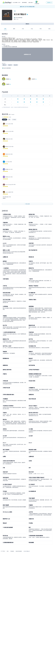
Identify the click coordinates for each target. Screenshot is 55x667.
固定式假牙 (31, 472)
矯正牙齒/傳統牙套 (33, 250)
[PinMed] (7, 2)
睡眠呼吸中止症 (6, 518)
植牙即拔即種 (32, 365)
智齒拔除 (5, 351)
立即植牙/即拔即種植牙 (34, 369)
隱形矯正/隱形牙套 (33, 229)
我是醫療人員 (49, 2)
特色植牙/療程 (32, 380)
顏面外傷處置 (6, 505)
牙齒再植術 (31, 332)
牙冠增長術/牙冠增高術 (8, 405)
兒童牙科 (31, 261)
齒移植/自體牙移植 (7, 369)
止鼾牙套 (31, 512)
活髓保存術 (31, 518)
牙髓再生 (5, 374)
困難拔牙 (31, 351)
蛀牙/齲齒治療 (32, 292)
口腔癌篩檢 (5, 306)
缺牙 (30, 315)
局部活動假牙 (6, 477)
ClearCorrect (31, 236)
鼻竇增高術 (5, 365)
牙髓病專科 (5, 222)
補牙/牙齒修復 (6, 449)
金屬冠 (4, 456)
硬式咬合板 (5, 535)
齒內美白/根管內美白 (33, 412)
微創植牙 (31, 358)
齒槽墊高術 (31, 394)
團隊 (14, 28)
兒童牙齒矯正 (6, 279)
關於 (49, 28)
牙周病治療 (5, 380)
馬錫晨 (7, 84)
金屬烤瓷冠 (31, 456)
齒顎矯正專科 (32, 214)
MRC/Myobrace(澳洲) (7, 512)
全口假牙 (5, 435)
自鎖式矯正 (31, 243)
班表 (23, 28)
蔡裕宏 (7, 79)
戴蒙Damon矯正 (6, 250)
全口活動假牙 (32, 484)
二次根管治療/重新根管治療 (9, 332)
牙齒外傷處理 (32, 498)
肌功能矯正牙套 (32, 346)
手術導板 (31, 523)
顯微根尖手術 (6, 339)
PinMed (3, 551)
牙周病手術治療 (6, 387)
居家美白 (5, 429)
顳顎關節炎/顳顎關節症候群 (35, 374)
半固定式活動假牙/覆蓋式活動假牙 (36, 477)
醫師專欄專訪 (24, 2)
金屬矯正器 (5, 257)
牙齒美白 (5, 412)
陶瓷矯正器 (31, 257)
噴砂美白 (5, 419)
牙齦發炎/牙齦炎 (32, 299)
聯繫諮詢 (27, 23)
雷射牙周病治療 (32, 398)
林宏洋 (33, 79)
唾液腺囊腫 (31, 542)
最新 (9, 119)
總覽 (5, 28)
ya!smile (4, 243)
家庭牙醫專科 (6, 229)
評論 (32, 28)
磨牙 (30, 527)
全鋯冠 (30, 460)
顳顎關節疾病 (6, 358)
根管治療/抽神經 (6, 292)
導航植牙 (5, 523)
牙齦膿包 (5, 315)
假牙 (30, 467)
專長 (41, 28)
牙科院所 (12, 551)
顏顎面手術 (31, 268)
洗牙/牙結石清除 (6, 299)
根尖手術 (5, 325)
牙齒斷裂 (31, 505)
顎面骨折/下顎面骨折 (33, 285)
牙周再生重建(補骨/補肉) (8, 394)
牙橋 (4, 467)
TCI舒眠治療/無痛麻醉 (8, 527)
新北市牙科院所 (19, 551)
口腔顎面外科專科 (7, 214)
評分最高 (4, 119)
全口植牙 (31, 435)
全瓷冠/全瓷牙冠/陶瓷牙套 (9, 460)
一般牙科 (31, 279)
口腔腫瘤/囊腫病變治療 (8, 542)
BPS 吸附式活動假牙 (7, 484)
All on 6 (30, 442)
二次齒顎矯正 (6, 268)
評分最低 (14, 119)
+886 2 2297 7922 (6, 45)
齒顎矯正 (5, 261)
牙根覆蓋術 (5, 398)
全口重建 (31, 429)
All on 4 (4, 442)
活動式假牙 (5, 472)
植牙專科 (31, 222)
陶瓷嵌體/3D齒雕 (32, 449)
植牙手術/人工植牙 (7, 346)
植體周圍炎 (31, 306)
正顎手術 (5, 285)
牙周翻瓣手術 (32, 387)
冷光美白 (31, 419)
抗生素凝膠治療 (32, 491)
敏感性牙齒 (5, 498)
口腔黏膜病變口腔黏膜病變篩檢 (36, 535)
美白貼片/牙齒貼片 (33, 405)
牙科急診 (5, 491)
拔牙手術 (31, 339)
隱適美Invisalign (6, 236)
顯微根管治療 (32, 325)
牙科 (8, 551)
